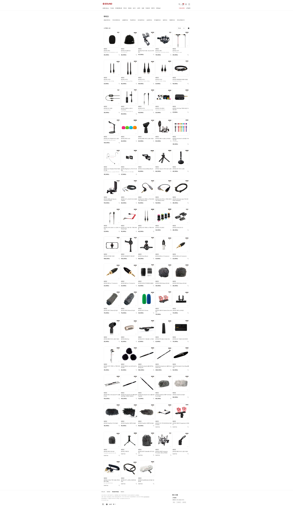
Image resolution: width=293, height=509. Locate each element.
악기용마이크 (157, 20)
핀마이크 (165, 20)
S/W (143, 8)
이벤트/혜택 (182, 8)
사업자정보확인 (146, 496)
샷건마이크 (149, 20)
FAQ (174, 502)
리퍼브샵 (158, 8)
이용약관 (108, 491)
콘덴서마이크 (107, 20)
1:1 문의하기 (179, 502)
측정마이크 (172, 20)
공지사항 (184, 502)
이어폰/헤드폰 (118, 8)
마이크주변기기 (181, 20)
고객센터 (188, 8)
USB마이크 (125, 20)
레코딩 (129, 8)
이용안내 (122, 491)
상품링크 (112, 44)
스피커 (138, 8)
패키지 (153, 8)
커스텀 (112, 8)
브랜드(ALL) (106, 8)
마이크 (125, 8)
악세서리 (148, 8)
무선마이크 (133, 20)
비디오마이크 (141, 20)
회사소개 (103, 491)
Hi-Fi (134, 8)
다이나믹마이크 (116, 20)
